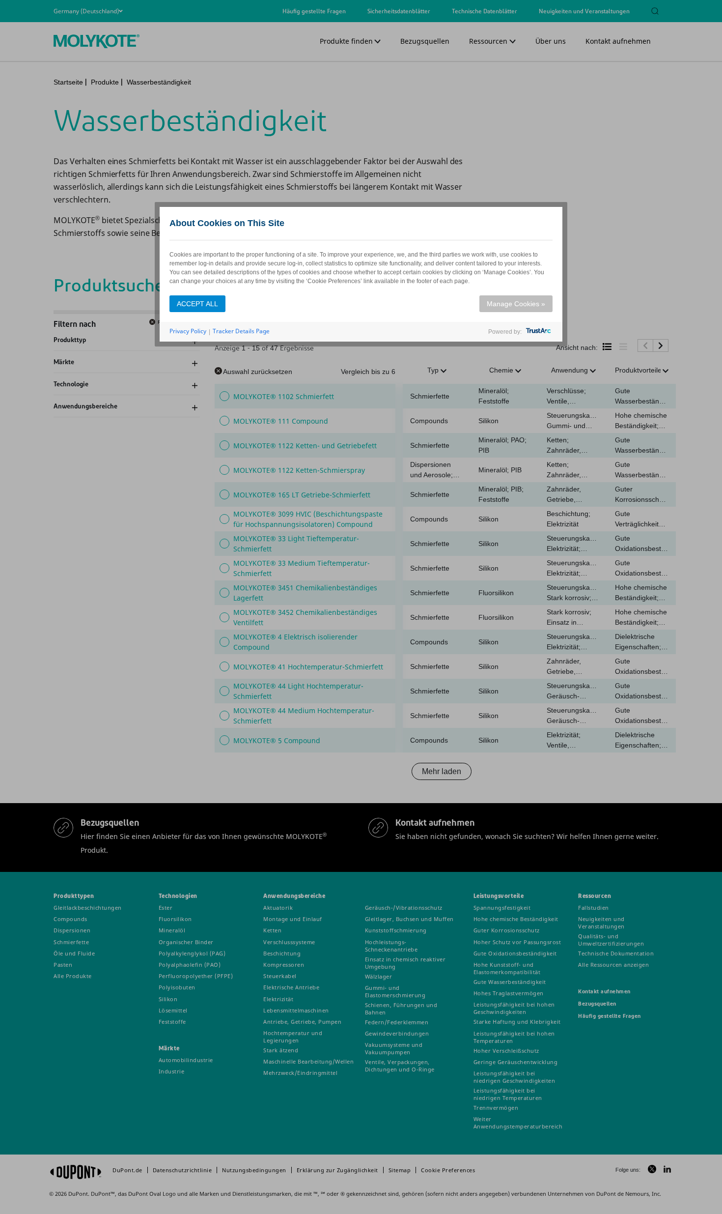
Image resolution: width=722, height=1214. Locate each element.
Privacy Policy (187, 331)
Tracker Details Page (241, 331)
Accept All (197, 304)
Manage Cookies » (516, 304)
